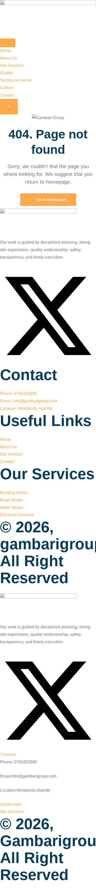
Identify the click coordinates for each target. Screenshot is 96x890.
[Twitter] (48, 363)
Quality (6, 73)
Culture (6, 88)
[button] (8, 754)
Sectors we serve (15, 80)
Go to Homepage (50, 199)
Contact (7, 95)
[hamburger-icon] (7, 43)
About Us (8, 58)
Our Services (12, 65)
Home (5, 51)
